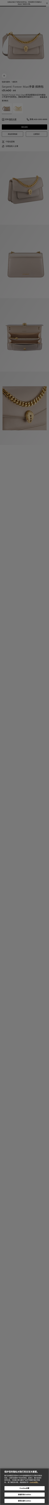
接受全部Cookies (24, 1501)
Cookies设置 (24, 1488)
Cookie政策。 (34, 1482)
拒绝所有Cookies (24, 1494)
